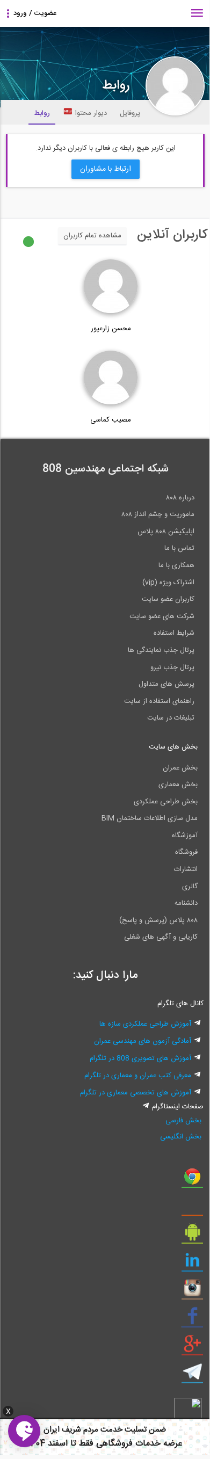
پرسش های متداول (166, 684)
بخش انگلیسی (180, 1137)
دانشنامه (186, 903)
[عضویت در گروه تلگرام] (192, 1376)
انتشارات (186, 869)
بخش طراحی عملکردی (166, 802)
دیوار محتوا (91, 113)
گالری (190, 886)
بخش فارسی (183, 1121)
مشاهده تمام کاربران (92, 236)
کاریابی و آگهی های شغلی (161, 937)
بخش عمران (180, 768)
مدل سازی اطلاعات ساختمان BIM (150, 818)
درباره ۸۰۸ (180, 498)
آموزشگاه (185, 835)
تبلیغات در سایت (170, 718)
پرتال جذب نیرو (172, 667)
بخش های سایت (173, 747)
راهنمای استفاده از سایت (159, 701)
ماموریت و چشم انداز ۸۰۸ (157, 514)
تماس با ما (179, 548)
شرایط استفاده (174, 633)
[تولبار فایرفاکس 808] (192, 1208)
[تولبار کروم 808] (192, 1180)
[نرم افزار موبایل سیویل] (192, 1236)
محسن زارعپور (111, 329)
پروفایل (130, 113)
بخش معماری (178, 784)
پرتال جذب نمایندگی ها (161, 650)
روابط (42, 113)
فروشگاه (186, 852)
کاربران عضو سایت (168, 599)
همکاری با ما (176, 565)
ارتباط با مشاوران (105, 169)
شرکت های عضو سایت (161, 616)
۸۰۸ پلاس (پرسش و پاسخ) (158, 920)
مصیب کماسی (110, 420)
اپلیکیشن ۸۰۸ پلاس (165, 532)
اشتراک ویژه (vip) (168, 583)
